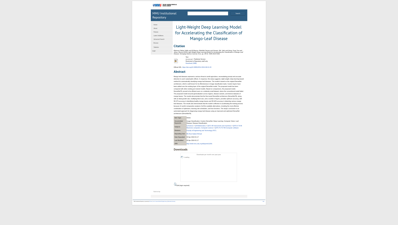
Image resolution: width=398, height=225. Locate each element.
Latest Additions (158, 35)
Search (238, 13)
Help (263, 201)
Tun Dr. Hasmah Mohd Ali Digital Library (159, 201)
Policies (156, 32)
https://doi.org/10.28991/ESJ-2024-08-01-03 (196, 67)
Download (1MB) (191, 63)
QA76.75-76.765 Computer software (227, 128)
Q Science (190, 126)
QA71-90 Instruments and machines (219, 126)
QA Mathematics (200, 126)
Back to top (157, 191)
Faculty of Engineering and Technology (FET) (201, 130)
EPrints (150, 201)
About (155, 28)
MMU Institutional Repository (164, 15)
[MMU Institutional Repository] (165, 9)
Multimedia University (171, 201)
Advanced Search (159, 39)
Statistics (156, 47)
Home (155, 25)
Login (154, 51)
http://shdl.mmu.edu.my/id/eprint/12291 (199, 143)
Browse (156, 43)
